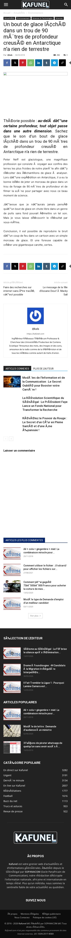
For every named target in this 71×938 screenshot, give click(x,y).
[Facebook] (6, 62)
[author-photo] (35, 324)
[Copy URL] (62, 62)
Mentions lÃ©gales (30, 913)
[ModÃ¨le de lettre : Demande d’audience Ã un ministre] (12, 731)
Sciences (59, 18)
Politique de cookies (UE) (45, 917)
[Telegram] (54, 62)
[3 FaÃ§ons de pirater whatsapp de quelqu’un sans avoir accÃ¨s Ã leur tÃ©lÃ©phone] (12, 747)
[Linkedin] (38, 62)
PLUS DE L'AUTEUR (43, 368)
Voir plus (34, 615)
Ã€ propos (12, 913)
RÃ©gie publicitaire (51, 913)
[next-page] (11, 439)
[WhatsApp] (30, 62)
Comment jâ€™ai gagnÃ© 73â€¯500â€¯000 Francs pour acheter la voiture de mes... (44, 585)
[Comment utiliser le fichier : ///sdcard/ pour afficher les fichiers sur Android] (12, 570)
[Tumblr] (46, 62)
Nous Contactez (22, 917)
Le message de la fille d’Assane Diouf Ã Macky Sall (53, 291)
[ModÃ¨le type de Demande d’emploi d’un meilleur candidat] (12, 604)
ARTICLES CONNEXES (17, 368)
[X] (14, 62)
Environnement (35, 12)
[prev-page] (5, 439)
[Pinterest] (22, 62)
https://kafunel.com (35, 334)
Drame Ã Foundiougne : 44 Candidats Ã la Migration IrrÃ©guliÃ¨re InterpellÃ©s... (44, 669)
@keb (9, 55)
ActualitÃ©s (19, 12)
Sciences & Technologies (43, 18)
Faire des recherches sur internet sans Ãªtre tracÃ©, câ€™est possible (19, 291)
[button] (5, 4)
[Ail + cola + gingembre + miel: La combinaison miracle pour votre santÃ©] (12, 553)
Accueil (6, 12)
